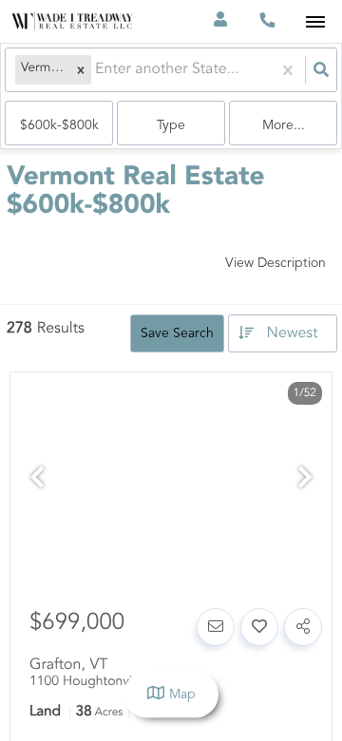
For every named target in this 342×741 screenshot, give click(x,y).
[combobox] (97, 70)
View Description (275, 263)
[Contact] (216, 627)
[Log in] (220, 21)
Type (171, 125)
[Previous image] (37, 480)
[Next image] (305, 480)
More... (283, 125)
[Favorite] (259, 627)
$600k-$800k (59, 125)
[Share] (303, 627)
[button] (80, 70)
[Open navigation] (315, 22)
